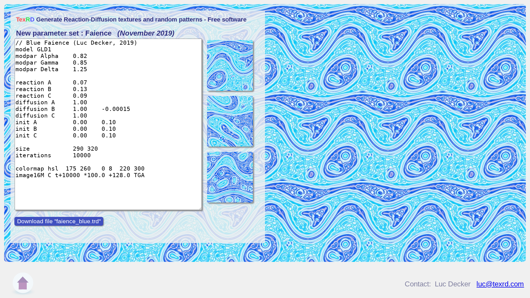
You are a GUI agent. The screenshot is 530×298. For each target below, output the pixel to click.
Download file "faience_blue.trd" (59, 221)
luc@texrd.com (500, 284)
